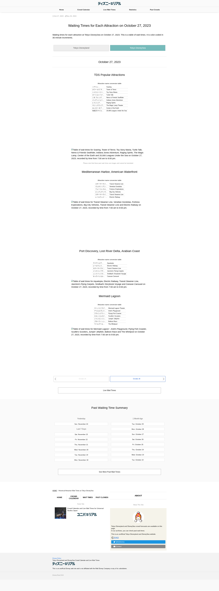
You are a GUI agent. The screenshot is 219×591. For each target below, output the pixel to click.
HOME (59, 497)
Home (61, 10)
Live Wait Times (109, 10)
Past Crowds (155, 10)
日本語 (116, 538)
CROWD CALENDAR (74, 497)
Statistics (132, 10)
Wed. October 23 (138, 455)
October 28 (136, 379)
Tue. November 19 (81, 455)
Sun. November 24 (81, 424)
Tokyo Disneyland (81, 48)
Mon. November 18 (81, 460)
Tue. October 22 (138, 460)
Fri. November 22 (81, 439)
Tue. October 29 (138, 424)
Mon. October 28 (138, 429)
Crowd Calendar (83, 10)
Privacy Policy (56, 558)
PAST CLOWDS (102, 497)
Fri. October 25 (137, 444)
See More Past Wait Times (109, 472)
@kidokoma (120, 542)
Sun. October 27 (138, 434)
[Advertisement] (109, 130)
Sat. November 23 (81, 434)
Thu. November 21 (81, 445)
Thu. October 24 (138, 450)
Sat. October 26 (137, 439)
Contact (118, 546)
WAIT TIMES (88, 497)
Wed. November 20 (81, 450)
